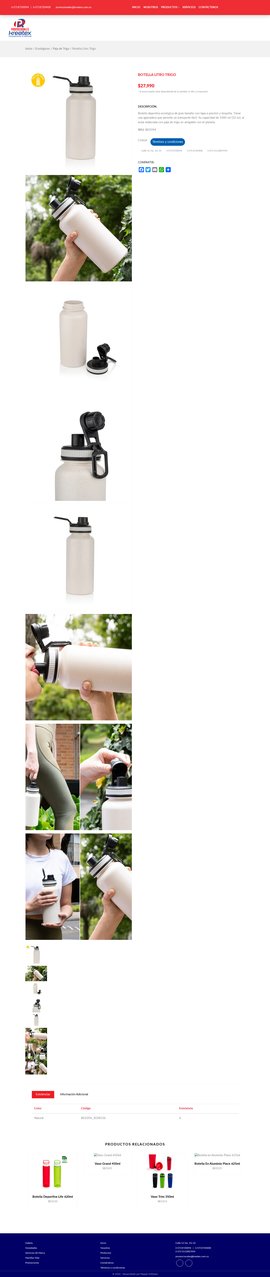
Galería (29, 1243)
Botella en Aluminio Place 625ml (217, 1163)
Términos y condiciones (167, 141)
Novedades (31, 1248)
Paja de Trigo (61, 48)
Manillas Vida (32, 1258)
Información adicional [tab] (74, 1094)
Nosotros (150, 7)
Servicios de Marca (35, 1253)
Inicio (136, 7)
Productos (169, 7)
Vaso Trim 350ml (162, 1196)
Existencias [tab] (43, 1094)
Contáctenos (208, 7)
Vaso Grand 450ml (107, 1163)
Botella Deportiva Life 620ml (52, 1196)
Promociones (32, 1263)
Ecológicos (42, 48)
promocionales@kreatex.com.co (73, 7)
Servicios (188, 7)
